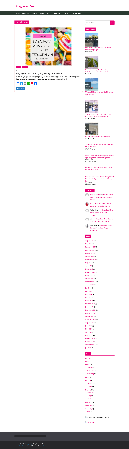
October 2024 (89, 278)
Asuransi (90, 383)
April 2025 (88, 266)
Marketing (90, 374)
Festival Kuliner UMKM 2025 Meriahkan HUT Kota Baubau (101, 197)
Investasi (90, 367)
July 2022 (88, 348)
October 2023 (89, 316)
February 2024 (90, 304)
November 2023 (90, 313)
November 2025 (90, 253)
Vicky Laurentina (95, 195)
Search (112, 22)
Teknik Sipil (89, 409)
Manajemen (91, 370)
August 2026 (89, 241)
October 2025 (89, 256)
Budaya (89, 396)
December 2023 (90, 310)
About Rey (25, 13)
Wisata (89, 399)
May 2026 (88, 244)
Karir (88, 411)
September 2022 (90, 345)
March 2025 (89, 269)
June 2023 (88, 326)
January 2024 (89, 307)
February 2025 (90, 272)
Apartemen (90, 393)
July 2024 (88, 288)
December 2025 (90, 250)
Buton (41, 13)
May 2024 (88, 294)
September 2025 (90, 260)
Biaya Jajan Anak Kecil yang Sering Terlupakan (39, 73)
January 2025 (89, 275)
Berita (49, 13)
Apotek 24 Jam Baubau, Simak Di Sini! (97, 136)
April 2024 (88, 297)
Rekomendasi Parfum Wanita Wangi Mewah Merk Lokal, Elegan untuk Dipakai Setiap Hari (99, 179)
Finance (19, 67)
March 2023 (89, 335)
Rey (91, 203)
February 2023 (90, 338)
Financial (25, 67)
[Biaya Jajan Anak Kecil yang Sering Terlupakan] (48, 46)
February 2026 (90, 247)
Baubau (34, 13)
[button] (61, 13)
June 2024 (88, 291)
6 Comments (31, 70)
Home (17, 13)
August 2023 (89, 323)
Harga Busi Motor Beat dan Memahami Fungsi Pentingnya (102, 212)
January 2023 (89, 342)
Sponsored (77, 13)
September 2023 (90, 319)
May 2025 (88, 263)
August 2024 (89, 285)
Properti (88, 403)
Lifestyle (57, 13)
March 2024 (89, 301)
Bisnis (67, 13)
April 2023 (88, 332)
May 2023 (88, 329)
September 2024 (90, 282)
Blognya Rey (24, 6)
